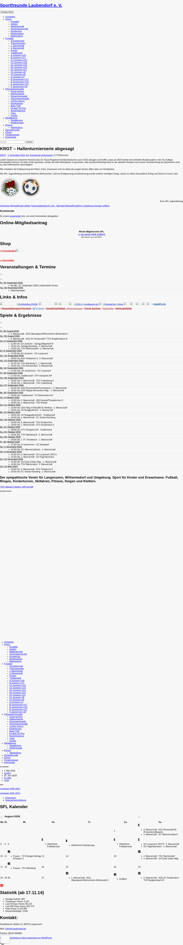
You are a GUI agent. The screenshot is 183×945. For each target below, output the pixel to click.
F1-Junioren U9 (18, 72)
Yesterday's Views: (14, 901)
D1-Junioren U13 (19, 65)
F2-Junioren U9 (18, 74)
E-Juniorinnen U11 (20, 84)
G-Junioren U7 (18, 77)
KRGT (3, 155)
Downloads (10, 137)
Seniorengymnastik (20, 99)
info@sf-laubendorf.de (15, 929)
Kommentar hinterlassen (41, 155)
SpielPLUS (160, 304)
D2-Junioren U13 (19, 67)
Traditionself (16, 53)
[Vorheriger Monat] (1, 817)
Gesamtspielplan (55, 308)
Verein (8, 19)
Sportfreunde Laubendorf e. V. (31, 5)
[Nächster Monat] (139, 817)
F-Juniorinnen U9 (19, 86)
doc (27, 155)
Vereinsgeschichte (19, 29)
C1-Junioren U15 (19, 60)
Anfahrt (14, 24)
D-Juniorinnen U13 (20, 82)
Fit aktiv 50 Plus (18, 108)
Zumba (14, 115)
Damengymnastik (19, 96)
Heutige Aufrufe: (13, 899)
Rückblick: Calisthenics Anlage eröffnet (82, 206)
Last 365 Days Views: (16, 906)
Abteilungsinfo (17, 94)
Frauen (14, 50)
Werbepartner (17, 34)
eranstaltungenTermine (16, 308)
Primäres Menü (7, 12)
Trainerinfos (108, 308)
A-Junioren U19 (18, 55)
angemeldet (15, 216)
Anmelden (10, 17)
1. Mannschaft (17, 46)
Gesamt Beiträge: (13, 911)
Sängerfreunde (12, 130)
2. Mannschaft (17, 48)
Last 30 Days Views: (15, 904)
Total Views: (11, 909)
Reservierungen (74, 308)
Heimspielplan (123, 308)
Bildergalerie (17, 36)
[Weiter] (1, 279)
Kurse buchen (17, 91)
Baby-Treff (15, 106)
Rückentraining (18, 111)
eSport (8, 132)
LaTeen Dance (18, 101)
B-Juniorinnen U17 (20, 79)
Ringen (8, 125)
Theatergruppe (12, 135)
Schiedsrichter (17, 41)
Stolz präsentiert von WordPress (36, 938)
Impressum (10, 798)
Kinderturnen (17, 103)
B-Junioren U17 (18, 58)
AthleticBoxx (17, 127)
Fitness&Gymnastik (14, 89)
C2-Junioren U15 (19, 62)
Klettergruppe (17, 123)
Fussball (9, 38)
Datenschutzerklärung (15, 800)
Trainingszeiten (18, 43)
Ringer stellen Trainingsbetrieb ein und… (28, 206)
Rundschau (16, 31)
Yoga (13, 113)
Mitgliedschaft (17, 26)
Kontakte (15, 21)
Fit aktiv (7, 778)
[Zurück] (1, 274)
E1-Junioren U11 (19, 70)
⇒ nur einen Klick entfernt (91, 234)
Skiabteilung (11, 118)
